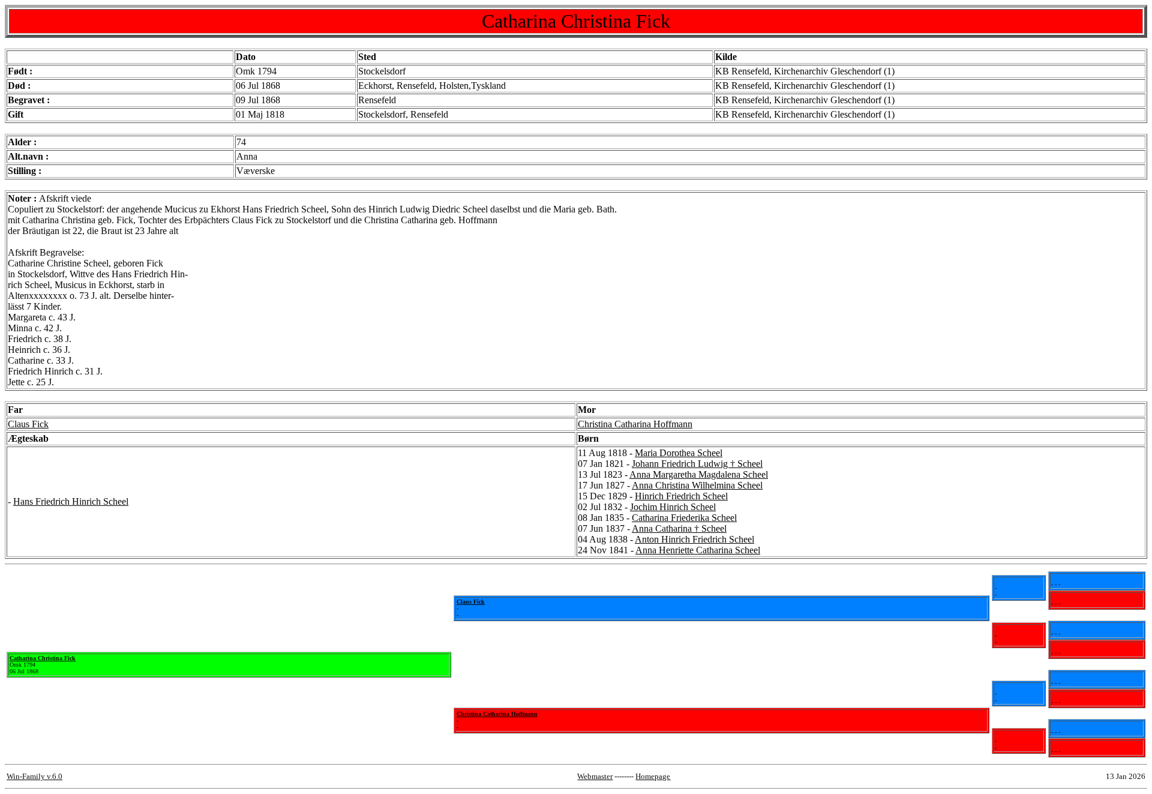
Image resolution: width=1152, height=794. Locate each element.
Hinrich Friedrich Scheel (681, 496)
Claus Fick (28, 424)
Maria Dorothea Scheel (678, 453)
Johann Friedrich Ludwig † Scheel (697, 464)
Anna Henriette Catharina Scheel (697, 550)
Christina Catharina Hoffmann (635, 424)
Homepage (652, 776)
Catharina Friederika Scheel (684, 518)
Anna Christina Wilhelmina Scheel (697, 485)
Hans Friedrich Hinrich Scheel (70, 501)
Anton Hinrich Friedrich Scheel (694, 539)
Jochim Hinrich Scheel (673, 507)
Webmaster (595, 776)
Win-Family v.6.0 (34, 776)
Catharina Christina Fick (43, 658)
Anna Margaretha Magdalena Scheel (698, 474)
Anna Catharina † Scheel (679, 528)
